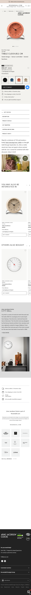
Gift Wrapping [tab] (6, 125)
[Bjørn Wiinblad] (6, 452)
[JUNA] (15, 452)
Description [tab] (5, 116)
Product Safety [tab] (6, 133)
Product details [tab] (7, 121)
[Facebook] (2, 561)
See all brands (7, 459)
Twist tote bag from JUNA (13, 143)
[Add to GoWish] (27, 87)
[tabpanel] (15, 158)
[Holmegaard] (6, 443)
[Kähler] (15, 433)
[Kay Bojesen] (6, 433)
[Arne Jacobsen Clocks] (25, 443)
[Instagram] (5, 561)
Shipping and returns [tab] (8, 129)
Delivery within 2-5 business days (17, 1)
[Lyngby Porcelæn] (15, 443)
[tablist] (15, 123)
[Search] (26, 6)
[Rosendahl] (25, 433)
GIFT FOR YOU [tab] (7, 112)
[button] (13, 46)
